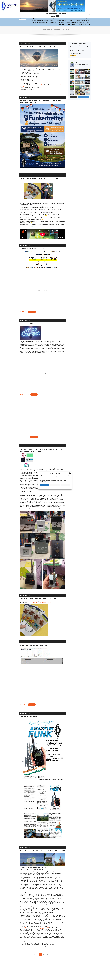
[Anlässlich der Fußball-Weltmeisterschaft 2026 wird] (77, 77)
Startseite (22, 18)
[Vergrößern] (56, 50)
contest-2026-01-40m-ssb (25, 437)
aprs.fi (40, 84)
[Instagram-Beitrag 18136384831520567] (82, 71)
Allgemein (28, 43)
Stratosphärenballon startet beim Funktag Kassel (37, 47)
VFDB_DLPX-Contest (23, 311)
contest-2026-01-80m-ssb (25, 394)
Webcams (44, 18)
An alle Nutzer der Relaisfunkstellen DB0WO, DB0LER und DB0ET (42, 851)
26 (47, 954)
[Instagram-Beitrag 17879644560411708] (87, 82)
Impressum (75, 24)
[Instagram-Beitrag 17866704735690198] (72, 77)
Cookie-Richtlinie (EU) (84, 24)
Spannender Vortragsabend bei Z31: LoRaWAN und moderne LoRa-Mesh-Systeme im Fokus (41, 450)
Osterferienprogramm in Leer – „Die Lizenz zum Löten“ (39, 178)
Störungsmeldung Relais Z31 (83, 18)
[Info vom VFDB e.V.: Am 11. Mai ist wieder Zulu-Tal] (77, 82)
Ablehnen (55, 485)
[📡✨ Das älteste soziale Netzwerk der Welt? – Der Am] (82, 92)
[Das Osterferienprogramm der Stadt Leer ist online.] (77, 92)
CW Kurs (70, 20)
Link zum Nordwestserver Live (39, 22)
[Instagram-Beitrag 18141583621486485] (87, 87)
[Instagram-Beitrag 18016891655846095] (87, 77)
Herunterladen (32, 311)
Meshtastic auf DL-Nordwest (56, 22)
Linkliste (88, 22)
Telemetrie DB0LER (61, 20)
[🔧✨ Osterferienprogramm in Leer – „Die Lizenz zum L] (77, 87)
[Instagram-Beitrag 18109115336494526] (72, 82)
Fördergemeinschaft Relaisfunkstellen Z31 (43, 20)
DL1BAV (22, 43)
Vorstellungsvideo (54, 18)
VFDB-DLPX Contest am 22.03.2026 (32, 249)
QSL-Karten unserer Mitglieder (82, 20)
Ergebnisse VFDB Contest (29, 324)
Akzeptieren (44, 485)
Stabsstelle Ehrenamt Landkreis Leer (74, 22)
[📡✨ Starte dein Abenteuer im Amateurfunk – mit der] (72, 92)
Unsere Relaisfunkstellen (67, 18)
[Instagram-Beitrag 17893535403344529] (82, 77)
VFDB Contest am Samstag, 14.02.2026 (33, 645)
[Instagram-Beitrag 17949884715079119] (87, 71)
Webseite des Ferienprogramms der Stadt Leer (44, 602)
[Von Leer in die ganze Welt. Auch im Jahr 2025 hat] (87, 92)
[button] (69, 473)
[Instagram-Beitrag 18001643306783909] (77, 71)
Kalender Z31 (36, 18)
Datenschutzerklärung (64, 24)
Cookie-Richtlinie (54, 487)
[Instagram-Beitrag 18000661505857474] (82, 87)
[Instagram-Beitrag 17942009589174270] (72, 87)
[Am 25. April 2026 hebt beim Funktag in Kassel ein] (82, 82)
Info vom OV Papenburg (28, 717)
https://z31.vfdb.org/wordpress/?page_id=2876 (34, 928)
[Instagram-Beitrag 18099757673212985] (72, 71)
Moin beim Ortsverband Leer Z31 (55, 14)
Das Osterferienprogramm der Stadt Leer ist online (38, 599)
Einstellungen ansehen (65, 485)
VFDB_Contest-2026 (23, 704)
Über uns (29, 18)
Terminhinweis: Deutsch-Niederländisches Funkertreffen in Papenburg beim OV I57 (40, 101)
